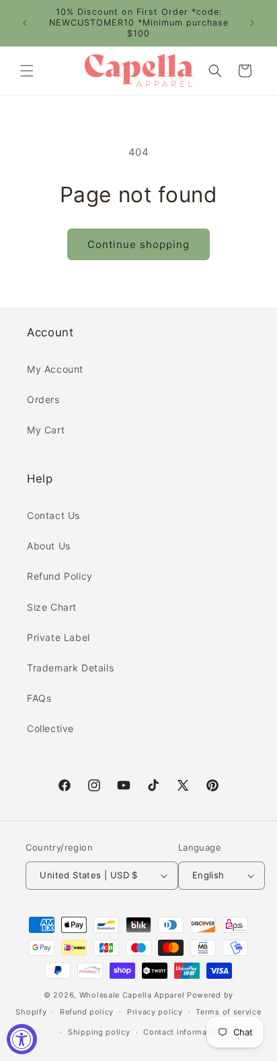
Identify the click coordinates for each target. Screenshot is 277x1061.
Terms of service (228, 1012)
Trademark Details (70, 667)
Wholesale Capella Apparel (132, 995)
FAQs (39, 698)
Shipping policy (99, 1032)
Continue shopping (138, 244)
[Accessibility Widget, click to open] (22, 1039)
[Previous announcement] (25, 23)
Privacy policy (155, 1012)
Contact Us (53, 515)
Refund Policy (60, 576)
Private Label (58, 637)
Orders (43, 399)
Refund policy (87, 1012)
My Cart (46, 429)
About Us (49, 545)
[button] (27, 71)
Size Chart (52, 607)
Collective (50, 728)
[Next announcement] (252, 23)
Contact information (182, 1032)
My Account (55, 369)
